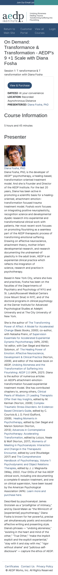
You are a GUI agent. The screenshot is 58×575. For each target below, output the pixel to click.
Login (51, 29)
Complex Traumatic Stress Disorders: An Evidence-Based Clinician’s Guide (29, 407)
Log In (42, 7)
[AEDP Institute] (28, 16)
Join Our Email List (25, 2)
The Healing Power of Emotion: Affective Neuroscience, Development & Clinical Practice (25, 353)
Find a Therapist (23, 7)
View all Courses (39, 31)
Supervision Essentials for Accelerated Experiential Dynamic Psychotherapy (27, 338)
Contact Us (27, 566)
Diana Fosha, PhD (38, 104)
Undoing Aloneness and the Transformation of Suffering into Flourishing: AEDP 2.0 (24, 368)
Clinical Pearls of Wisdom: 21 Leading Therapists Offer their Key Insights (28, 395)
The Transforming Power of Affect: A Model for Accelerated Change (28, 326)
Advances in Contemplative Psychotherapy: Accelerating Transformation (24, 433)
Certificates (12, 566)
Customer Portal (26, 31)
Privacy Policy (45, 566)
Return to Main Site (9, 31)
